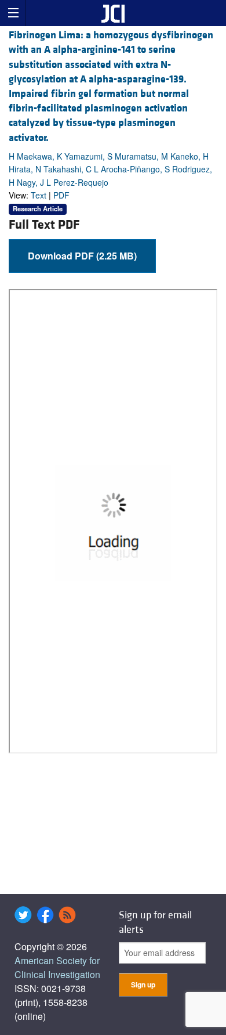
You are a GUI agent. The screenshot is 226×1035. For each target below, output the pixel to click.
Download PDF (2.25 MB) (82, 255)
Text (38, 195)
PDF (61, 195)
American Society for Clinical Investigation (57, 967)
